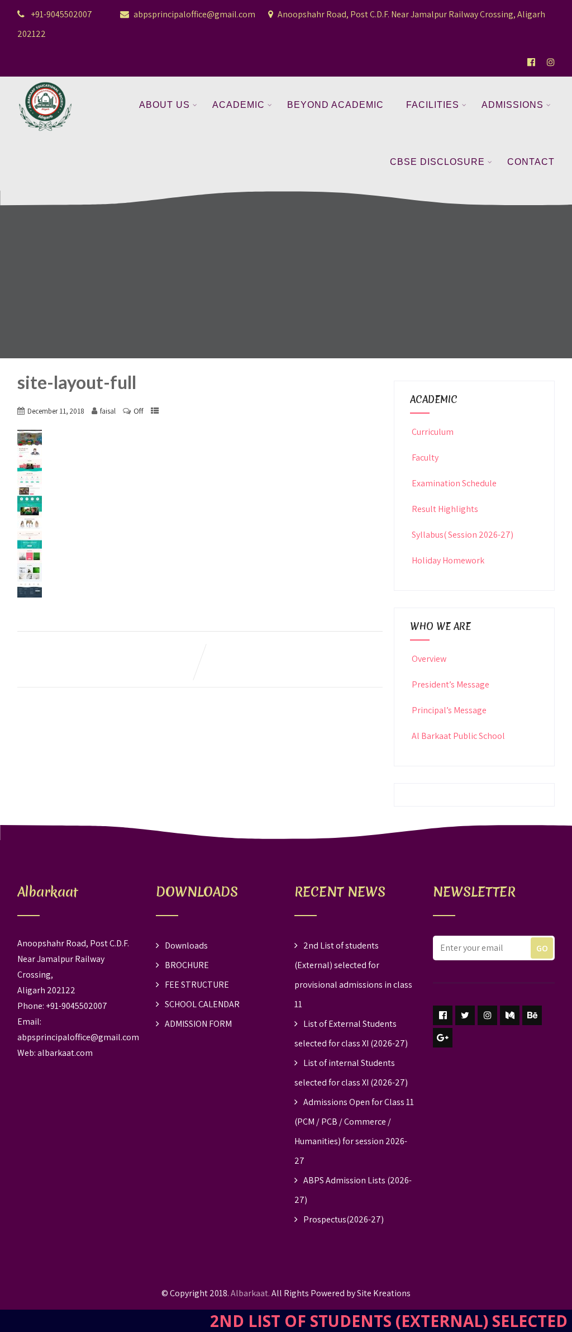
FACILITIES (432, 105)
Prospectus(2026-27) (343, 1219)
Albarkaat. (250, 1293)
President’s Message (450, 684)
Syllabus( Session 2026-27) (462, 535)
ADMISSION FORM (198, 1024)
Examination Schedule (454, 483)
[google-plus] (442, 1037)
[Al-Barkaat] (45, 83)
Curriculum (433, 432)
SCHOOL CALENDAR (202, 1004)
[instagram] (487, 1015)
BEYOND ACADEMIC (335, 105)
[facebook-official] (531, 62)
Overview (429, 659)
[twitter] (465, 1015)
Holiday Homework (448, 560)
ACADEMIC (238, 105)
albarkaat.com (65, 1053)
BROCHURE (187, 965)
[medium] (509, 1015)
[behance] (532, 1015)
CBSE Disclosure (437, 162)
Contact (531, 162)
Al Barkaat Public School (458, 736)
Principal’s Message (449, 710)
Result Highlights (445, 509)
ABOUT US (164, 105)
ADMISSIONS (513, 105)
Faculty (425, 457)
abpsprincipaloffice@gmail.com (194, 14)
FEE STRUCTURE (197, 984)
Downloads (186, 945)
